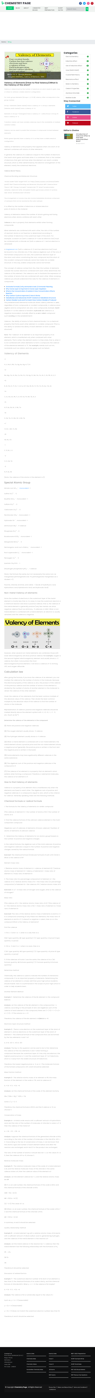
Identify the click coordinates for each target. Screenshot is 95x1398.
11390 (42, 77)
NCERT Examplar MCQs (77, 1359)
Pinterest (75, 123)
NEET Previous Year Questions (79, 1375)
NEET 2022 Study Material (78, 1369)
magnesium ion (12, 249)
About (26, 8)
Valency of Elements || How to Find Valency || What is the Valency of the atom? (31, 84)
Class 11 (51, 1359)
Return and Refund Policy (65, 1387)
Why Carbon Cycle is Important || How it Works (23, 296)
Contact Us (52, 1389)
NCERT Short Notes (76, 1364)
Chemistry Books (37, 9)
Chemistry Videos (32, 1364)
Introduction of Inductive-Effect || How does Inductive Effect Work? (83, 137)
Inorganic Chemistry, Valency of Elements (24, 77)
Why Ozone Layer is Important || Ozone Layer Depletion (26, 289)
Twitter (74, 106)
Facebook (75, 112)
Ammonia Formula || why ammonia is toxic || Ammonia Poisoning (29, 287)
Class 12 (51, 1364)
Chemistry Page (17, 3)
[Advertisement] (47, 26)
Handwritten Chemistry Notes (35, 1369)
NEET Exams (52, 1375)
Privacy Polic (52, 1387)
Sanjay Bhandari (26, 74)
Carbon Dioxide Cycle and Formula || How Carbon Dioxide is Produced (31, 300)
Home (11, 8)
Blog (18, 8)
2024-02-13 (13, 74)
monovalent (24, 488)
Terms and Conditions (80, 1387)
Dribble (74, 117)
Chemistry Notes (31, 1359)
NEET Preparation (49, 9)
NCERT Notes (60, 9)
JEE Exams (52, 1369)
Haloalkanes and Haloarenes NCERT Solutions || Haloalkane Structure (31, 298)
